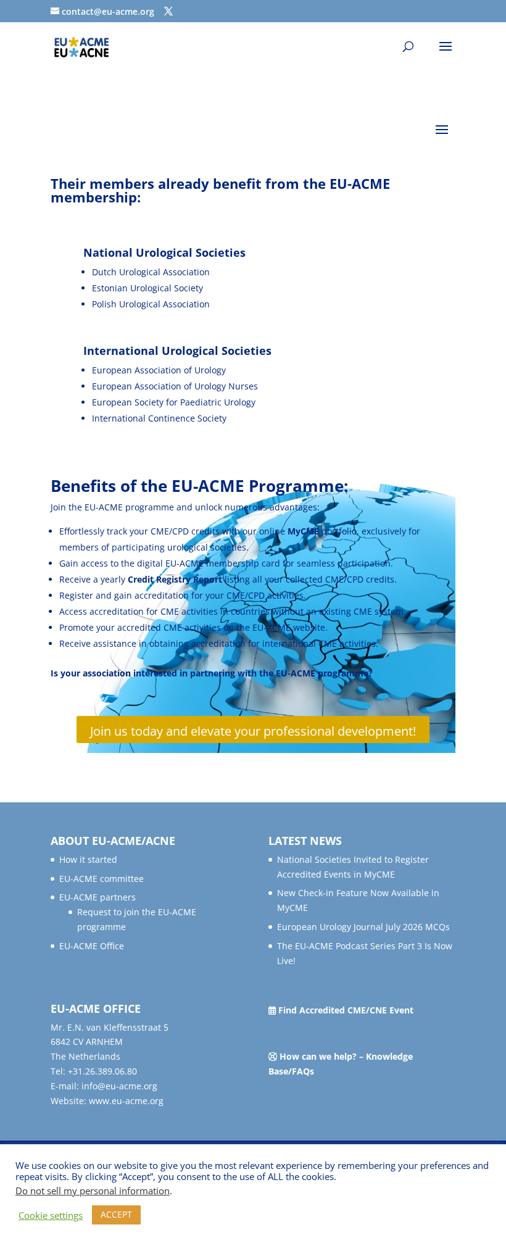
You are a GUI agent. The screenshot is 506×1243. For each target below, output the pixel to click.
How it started (88, 859)
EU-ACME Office (91, 946)
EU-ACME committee (101, 878)
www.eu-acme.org (126, 1101)
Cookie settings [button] (51, 1215)
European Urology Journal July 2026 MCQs (363, 927)
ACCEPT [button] (116, 1214)
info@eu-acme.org (119, 1086)
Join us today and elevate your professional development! (253, 731)
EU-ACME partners (97, 897)
